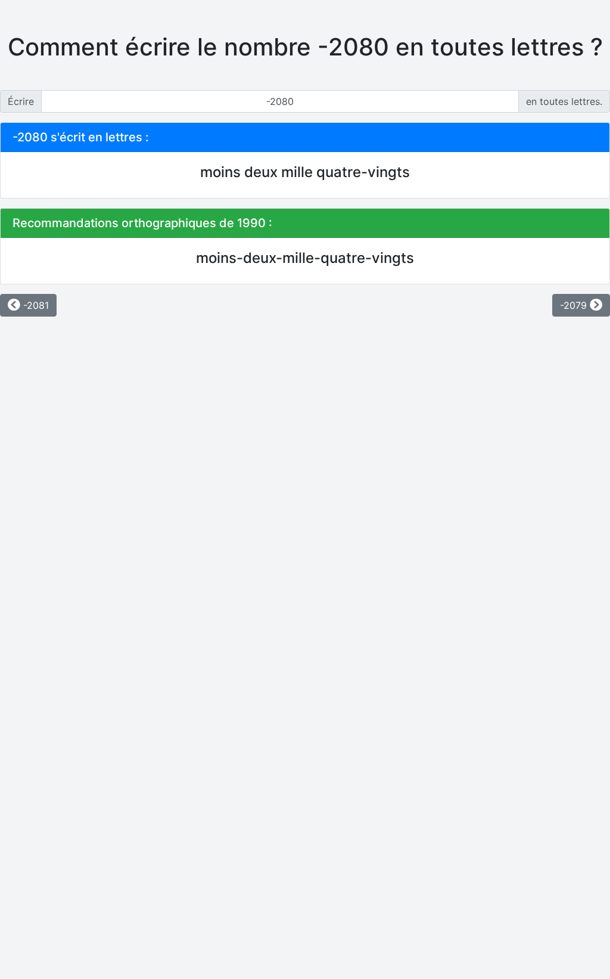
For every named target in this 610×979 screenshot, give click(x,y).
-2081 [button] (34, 305)
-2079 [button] (575, 305)
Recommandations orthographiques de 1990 (139, 223)
